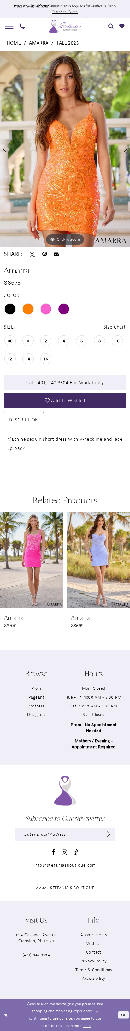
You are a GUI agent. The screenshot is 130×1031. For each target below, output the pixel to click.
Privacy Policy (93, 961)
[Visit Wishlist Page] (122, 26)
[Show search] (110, 26)
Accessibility (93, 978)
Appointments (93, 934)
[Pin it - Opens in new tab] (44, 254)
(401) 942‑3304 (36, 955)
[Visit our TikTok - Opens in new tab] (76, 852)
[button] (9, 26)
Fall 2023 (68, 43)
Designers (36, 714)
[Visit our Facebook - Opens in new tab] (53, 852)
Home (14, 43)
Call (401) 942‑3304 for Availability (65, 382)
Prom (36, 688)
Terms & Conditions (93, 970)
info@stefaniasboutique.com (65, 865)
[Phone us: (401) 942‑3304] (22, 26)
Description (24, 420)
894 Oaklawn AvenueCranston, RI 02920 (36, 937)
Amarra (38, 43)
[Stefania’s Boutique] (65, 26)
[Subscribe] (109, 834)
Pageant (36, 697)
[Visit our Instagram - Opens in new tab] (64, 852)
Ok (123, 1014)
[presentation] (42, 560)
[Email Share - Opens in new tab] (56, 254)
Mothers (36, 706)
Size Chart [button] (114, 327)
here (87, 1025)
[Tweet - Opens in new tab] (32, 254)
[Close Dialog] (5, 1015)
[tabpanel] (65, 149)
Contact (93, 952)
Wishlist (93, 943)
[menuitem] (9, 26)
